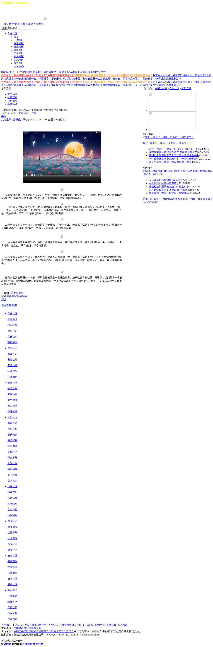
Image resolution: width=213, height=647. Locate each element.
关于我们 (6, 624)
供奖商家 (12, 619)
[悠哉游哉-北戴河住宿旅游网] (172, 110)
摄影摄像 (48, 72)
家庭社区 (19, 50)
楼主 (3, 116)
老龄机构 (12, 365)
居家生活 (12, 423)
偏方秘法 (12, 405)
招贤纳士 (65, 624)
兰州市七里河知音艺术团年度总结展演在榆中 (174, 155)
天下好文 (17, 72)
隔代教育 (12, 434)
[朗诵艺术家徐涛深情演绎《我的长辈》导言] (168, 171)
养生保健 (12, 400)
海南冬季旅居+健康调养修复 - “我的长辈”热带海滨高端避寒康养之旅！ (114, 75)
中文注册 (17, 24)
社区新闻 (12, 538)
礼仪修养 (90, 72)
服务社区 (19, 63)
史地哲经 (28, 72)
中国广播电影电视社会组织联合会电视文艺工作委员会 (44, 631)
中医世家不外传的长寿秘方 (164, 183)
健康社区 (19, 46)
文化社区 (12, 33)
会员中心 (19, 66)
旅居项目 (12, 515)
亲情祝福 (12, 440)
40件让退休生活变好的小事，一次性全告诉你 (174, 158)
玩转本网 (12, 601)
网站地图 (30, 624)
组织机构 (12, 325)
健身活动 (12, 394)
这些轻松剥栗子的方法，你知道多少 (169, 186)
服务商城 (12, 561)
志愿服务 (12, 573)
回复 (3, 299)
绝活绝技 (101, 72)
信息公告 (12, 330)
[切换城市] (10, 11)
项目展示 (12, 342)
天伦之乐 (12, 428)
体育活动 (12, 97)
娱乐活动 (12, 100)
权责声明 (41, 624)
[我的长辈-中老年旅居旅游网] (172, 129)
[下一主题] (30, 113)
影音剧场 (38, 72)
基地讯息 (12, 503)
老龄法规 (12, 359)
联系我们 (123, 624)
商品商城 (12, 526)
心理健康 (12, 411)
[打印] (6, 113)
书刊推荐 (12, 475)
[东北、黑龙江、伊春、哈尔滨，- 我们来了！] (168, 137)
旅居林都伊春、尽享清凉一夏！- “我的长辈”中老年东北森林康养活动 (143, 78)
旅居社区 (19, 56)
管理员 (16, 119)
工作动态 (12, 336)
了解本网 (12, 596)
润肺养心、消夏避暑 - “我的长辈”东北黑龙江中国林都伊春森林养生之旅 (65, 78)
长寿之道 (12, 388)
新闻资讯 (12, 354)
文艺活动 (12, 94)
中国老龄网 (161, 88)
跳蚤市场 (12, 532)
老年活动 (69, 72)
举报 (14, 305)
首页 (16, 37)
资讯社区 (19, 43)
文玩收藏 (59, 72)
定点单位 (12, 509)
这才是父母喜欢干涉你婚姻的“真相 (168, 190)
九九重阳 (6, 119)
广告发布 (88, 624)
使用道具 (6, 305)
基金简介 (12, 319)
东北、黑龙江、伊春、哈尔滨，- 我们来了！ (167, 143)
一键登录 (6, 24)
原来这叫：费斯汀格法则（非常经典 (169, 193)
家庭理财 (12, 446)
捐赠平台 (100, 624)
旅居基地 (12, 498)
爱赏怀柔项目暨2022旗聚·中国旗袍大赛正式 (173, 152)
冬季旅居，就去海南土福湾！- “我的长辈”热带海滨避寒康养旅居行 (38, 75)
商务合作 (76, 624)
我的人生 (7, 72)
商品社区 (19, 59)
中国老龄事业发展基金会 (27, 628)
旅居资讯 (12, 492)
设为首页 (38, 24)
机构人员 (18, 624)
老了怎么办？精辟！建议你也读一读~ (169, 162)
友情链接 (111, 624)
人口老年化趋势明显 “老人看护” (166, 180)
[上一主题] (17, 113)
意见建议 (12, 607)
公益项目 (12, 377)
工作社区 (19, 40)
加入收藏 (28, 24)
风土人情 (80, 72)
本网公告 (12, 613)
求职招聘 (12, 567)
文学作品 (12, 463)
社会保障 (12, 371)
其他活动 (12, 104)
